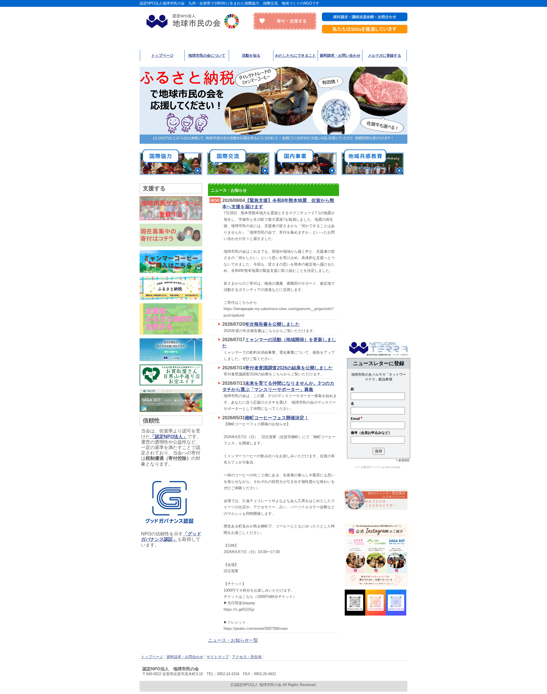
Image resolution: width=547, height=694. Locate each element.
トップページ (162, 55)
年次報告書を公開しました (272, 324)
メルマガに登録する (384, 55)
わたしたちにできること (295, 55)
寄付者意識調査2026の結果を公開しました (289, 367)
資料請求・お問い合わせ (340, 55)
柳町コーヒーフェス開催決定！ (277, 417)
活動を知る (251, 55)
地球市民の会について (206, 55)
